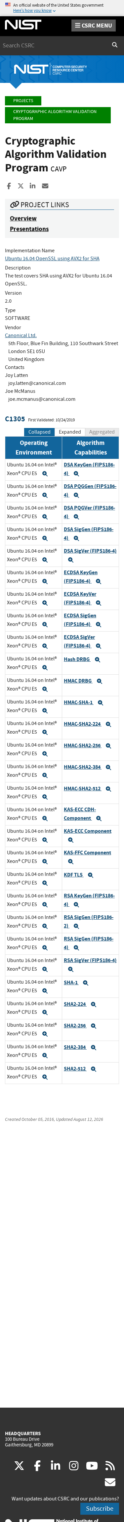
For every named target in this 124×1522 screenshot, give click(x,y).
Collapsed (39, 432)
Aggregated (102, 432)
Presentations (29, 229)
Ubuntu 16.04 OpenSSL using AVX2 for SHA (52, 258)
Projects (23, 100)
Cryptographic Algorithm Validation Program (55, 115)
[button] (45, 474)
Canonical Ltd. (21, 335)
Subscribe (99, 1508)
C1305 (15, 419)
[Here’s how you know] (62, 8)
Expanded (70, 432)
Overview (23, 218)
